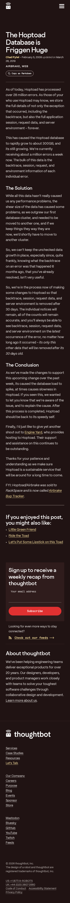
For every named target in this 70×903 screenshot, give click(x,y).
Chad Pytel (12, 57)
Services (11, 748)
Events (10, 795)
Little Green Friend (22, 529)
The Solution (19, 188)
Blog (9, 790)
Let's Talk (12, 763)
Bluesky (11, 823)
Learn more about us (21, 700)
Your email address (23, 591)
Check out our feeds (31, 638)
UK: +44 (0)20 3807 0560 (20, 885)
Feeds (10, 842)
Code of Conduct (16, 888)
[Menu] (61, 6)
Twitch (10, 838)
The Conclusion (22, 365)
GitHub (10, 828)
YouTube (11, 833)
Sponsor (11, 800)
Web (25, 66)
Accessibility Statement (42, 888)
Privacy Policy (14, 892)
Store (9, 805)
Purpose (11, 785)
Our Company (15, 776)
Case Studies (14, 753)
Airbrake (13, 66)
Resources (13, 758)
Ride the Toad (19, 536)
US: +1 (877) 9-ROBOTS (19, 881)
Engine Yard (33, 432)
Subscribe (35, 611)
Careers (11, 781)
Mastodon (12, 818)
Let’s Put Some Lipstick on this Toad (36, 542)
